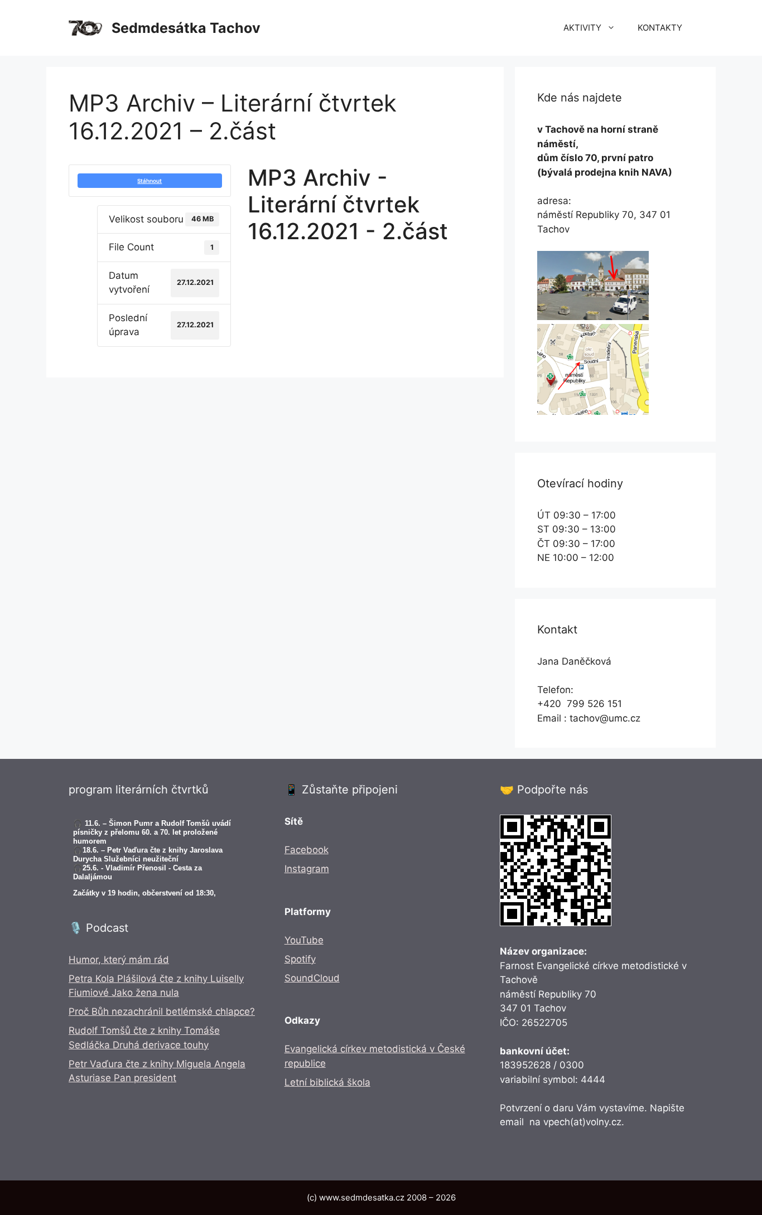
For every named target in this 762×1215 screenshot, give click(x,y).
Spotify (300, 959)
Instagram (306, 868)
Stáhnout (149, 180)
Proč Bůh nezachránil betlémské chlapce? (162, 1011)
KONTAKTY (660, 27)
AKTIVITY (582, 27)
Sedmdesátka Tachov (186, 28)
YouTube (304, 940)
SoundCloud (312, 978)
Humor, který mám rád (119, 959)
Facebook (306, 849)
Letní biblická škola (327, 1082)
